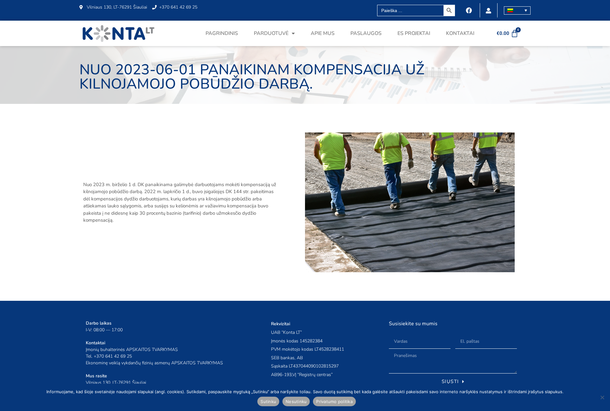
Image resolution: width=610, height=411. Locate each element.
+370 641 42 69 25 (113, 356)
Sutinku (268, 401)
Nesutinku (296, 401)
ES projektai (413, 33)
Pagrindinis (222, 33)
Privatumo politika (334, 401)
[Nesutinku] (602, 397)
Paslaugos (366, 33)
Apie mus (323, 33)
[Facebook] (469, 10)
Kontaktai (460, 33)
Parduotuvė (271, 33)
